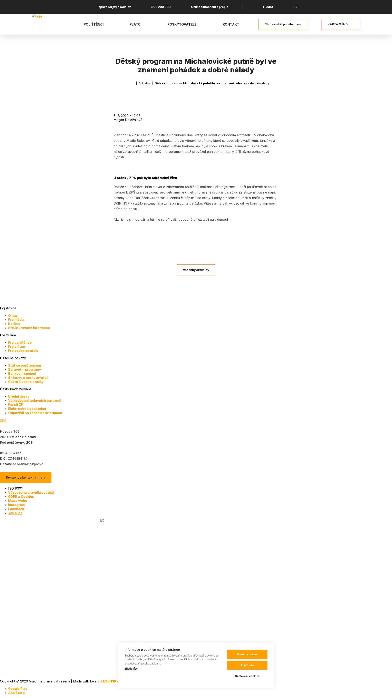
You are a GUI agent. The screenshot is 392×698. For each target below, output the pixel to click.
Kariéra (14, 324)
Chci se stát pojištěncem (283, 24)
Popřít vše (247, 665)
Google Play (17, 689)
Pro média (16, 320)
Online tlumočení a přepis (209, 7)
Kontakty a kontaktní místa (25, 477)
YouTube (15, 513)
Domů (132, 83)
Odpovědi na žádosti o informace (35, 413)
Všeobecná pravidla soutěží (31, 492)
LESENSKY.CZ (112, 681)
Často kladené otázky (26, 382)
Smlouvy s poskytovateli (28, 378)
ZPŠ (3, 421)
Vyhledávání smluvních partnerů (34, 400)
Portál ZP (15, 405)
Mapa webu (17, 501)
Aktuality (144, 83)
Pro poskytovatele (23, 351)
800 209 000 (161, 7)
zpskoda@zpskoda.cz (115, 7)
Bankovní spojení (22, 373)
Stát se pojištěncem (24, 365)
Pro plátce (16, 347)
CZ (295, 7)
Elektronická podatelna (27, 409)
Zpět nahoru (383, 689)
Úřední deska (18, 396)
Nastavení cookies (247, 676)
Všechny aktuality (196, 270)
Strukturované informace (29, 328)
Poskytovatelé (182, 24)
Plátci (135, 24)
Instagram (16, 505)
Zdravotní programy (24, 369)
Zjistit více (131, 668)
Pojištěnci (94, 24)
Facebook (16, 509)
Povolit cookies (247, 654)
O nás (13, 315)
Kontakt (231, 24)
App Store (16, 693)
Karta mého (338, 24)
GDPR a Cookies (21, 496)
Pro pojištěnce (20, 342)
